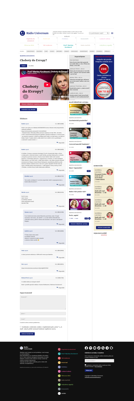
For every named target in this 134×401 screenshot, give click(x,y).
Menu (112, 33)
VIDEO (88, 123)
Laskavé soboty (106, 40)
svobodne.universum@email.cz (93, 377)
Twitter (98, 348)
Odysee (111, 348)
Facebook (86, 348)
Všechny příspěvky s (34, 104)
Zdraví (67, 51)
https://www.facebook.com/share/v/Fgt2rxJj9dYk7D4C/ (34, 268)
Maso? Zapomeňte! (75, 168)
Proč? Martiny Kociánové (68, 46)
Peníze (92, 51)
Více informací (98, 366)
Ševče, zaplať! (73, 215)
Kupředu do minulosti (31, 40)
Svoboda (99, 51)
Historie (59, 51)
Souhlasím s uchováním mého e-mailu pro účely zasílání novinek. (98, 365)
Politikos (68, 40)
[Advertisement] (67, 13)
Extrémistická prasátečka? (78, 120)
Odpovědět (61, 142)
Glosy (52, 51)
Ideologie (74, 51)
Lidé (46, 51)
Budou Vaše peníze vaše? (77, 191)
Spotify (90, 348)
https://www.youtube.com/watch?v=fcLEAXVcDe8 (33, 131)
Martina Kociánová (27, 56)
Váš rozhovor (47, 45)
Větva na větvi (31, 46)
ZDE (104, 69)
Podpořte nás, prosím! (28, 109)
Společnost (30, 51)
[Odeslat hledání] (107, 33)
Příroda (107, 51)
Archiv (63, 393)
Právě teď (50, 40)
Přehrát (89, 218)
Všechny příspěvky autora (79, 224)
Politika (39, 51)
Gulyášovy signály (106, 45)
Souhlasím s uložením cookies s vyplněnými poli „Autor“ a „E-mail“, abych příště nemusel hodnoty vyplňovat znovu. (41, 328)
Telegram (107, 348)
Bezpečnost (83, 51)
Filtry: (22, 51)
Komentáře (87, 40)
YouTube (94, 348)
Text (86, 218)
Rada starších (87, 46)
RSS (103, 348)
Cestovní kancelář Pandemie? (79, 144)
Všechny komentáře (104, 227)
